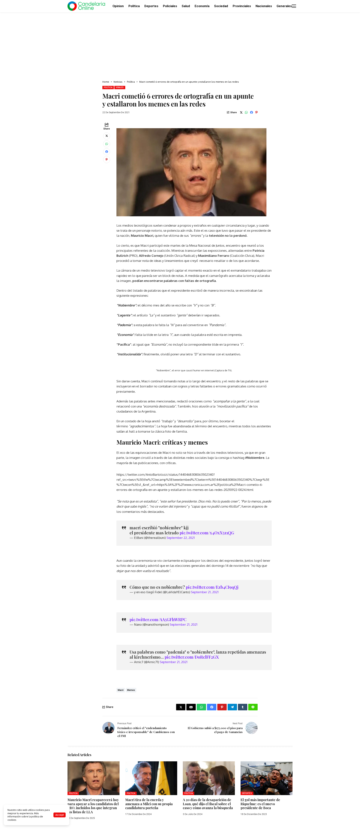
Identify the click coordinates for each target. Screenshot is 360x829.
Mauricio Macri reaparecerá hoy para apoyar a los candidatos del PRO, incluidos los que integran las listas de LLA (93, 806)
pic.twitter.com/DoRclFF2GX (192, 657)
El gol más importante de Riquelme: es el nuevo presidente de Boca (260, 804)
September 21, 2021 (205, 592)
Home (105, 81)
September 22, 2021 (180, 538)
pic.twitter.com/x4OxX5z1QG (207, 532)
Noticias (118, 81)
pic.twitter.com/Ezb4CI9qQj (212, 587)
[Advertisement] (180, 45)
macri (121, 690)
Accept (59, 814)
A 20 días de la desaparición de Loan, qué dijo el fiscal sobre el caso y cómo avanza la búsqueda (208, 804)
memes (131, 690)
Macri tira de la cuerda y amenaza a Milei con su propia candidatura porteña (149, 804)
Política (131, 81)
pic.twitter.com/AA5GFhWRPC (158, 619)
